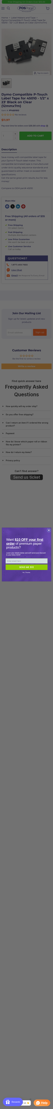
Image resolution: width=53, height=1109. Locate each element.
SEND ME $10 (26, 567)
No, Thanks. (26, 572)
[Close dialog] (48, 530)
